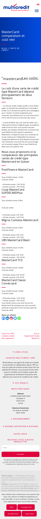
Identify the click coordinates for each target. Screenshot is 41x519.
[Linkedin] (7, 318)
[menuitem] (38, 4)
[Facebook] (3, 318)
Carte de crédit (10, 49)
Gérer (12, 507)
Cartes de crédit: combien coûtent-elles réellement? (8, 335)
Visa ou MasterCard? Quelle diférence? (32, 335)
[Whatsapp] (19, 318)
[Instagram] (11, 318)
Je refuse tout (13, 514)
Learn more (29, 514)
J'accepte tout (26, 507)
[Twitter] (15, 318)
